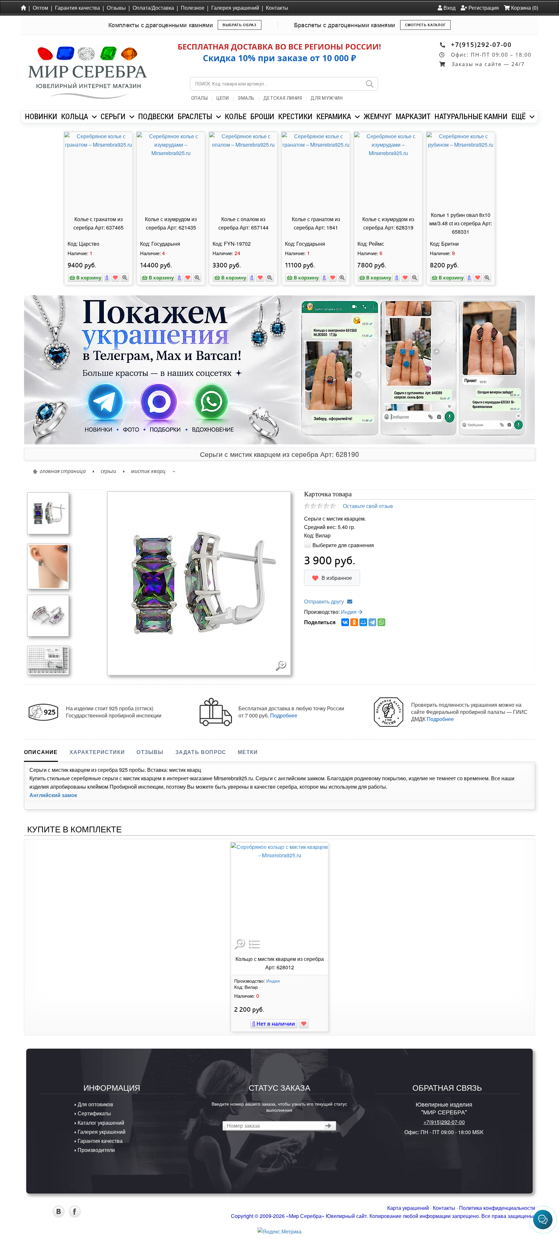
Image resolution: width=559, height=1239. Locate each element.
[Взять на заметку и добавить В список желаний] (304, 1023)
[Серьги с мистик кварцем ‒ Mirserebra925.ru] (48, 659)
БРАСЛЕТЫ (195, 116)
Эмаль (246, 98)
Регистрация (483, 7)
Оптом (40, 7)
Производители (95, 1150)
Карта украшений (408, 1207)
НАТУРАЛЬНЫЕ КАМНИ (471, 116)
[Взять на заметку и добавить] (115, 277)
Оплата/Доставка (153, 7)
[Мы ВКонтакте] (58, 1215)
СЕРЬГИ (113, 116)
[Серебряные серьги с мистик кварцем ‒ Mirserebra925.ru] (48, 512)
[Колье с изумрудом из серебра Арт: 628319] (388, 170)
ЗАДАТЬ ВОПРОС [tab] (200, 752)
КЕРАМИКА (333, 116)
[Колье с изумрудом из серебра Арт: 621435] (171, 170)
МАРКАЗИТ (413, 116)
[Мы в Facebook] (75, 1215)
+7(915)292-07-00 (481, 44)
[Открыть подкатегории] (94, 117)
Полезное (192, 7)
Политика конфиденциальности (497, 1207)
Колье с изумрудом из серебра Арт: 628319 (388, 223)
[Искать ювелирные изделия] (369, 83)
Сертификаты (93, 1113)
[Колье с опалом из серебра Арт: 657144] (243, 170)
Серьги (108, 471)
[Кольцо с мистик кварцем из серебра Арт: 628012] (279, 898)
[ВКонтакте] (345, 622)
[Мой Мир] (363, 622)
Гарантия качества (77, 7)
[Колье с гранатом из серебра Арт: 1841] (316, 170)
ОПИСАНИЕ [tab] (41, 752)
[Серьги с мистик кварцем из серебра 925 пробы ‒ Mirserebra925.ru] (48, 615)
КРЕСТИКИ (295, 116)
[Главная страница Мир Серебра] (24, 7)
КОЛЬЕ (236, 116)
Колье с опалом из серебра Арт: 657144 (243, 223)
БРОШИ (262, 116)
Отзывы (116, 7)
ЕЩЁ (518, 116)
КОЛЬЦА (74, 116)
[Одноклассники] (354, 622)
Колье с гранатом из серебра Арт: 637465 (98, 223)
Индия (349, 611)
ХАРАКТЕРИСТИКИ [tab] (97, 752)
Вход (448, 7)
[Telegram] (372, 622)
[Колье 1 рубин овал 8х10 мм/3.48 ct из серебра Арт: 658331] (461, 170)
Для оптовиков (94, 1104)
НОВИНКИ (41, 116)
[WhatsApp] (381, 622)
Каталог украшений (100, 1122)
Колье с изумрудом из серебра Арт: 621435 (171, 223)
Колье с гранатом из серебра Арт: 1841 (316, 223)
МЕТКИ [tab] (248, 752)
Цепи (222, 98)
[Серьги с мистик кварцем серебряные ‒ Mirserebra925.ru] (48, 565)
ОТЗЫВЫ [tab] (150, 752)
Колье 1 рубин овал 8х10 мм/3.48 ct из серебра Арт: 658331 (460, 223)
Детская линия (282, 98)
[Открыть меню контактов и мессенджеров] (543, 1219)
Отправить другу (324, 601)
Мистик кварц (148, 471)
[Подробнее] (107, 277)
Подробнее (283, 715)
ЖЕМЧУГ (378, 116)
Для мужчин (327, 98)
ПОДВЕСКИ (156, 116)
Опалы (199, 98)
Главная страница (63, 471)
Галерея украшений (235, 7)
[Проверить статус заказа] (328, 1125)
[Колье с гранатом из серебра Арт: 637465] (98, 170)
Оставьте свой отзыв (368, 506)
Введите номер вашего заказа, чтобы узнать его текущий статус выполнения (279, 1106)
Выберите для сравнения (343, 545)
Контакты (277, 7)
